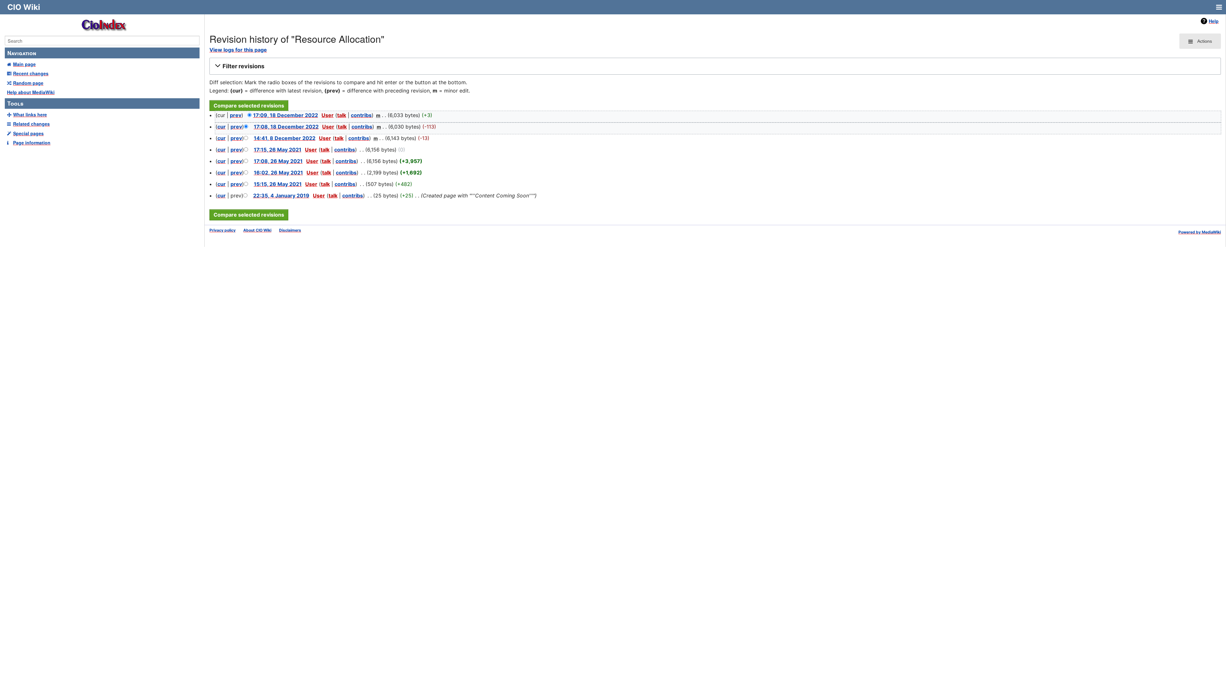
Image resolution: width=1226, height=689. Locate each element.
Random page (28, 83)
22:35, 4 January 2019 (281, 195)
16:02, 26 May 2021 (278, 172)
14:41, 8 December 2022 (284, 138)
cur (221, 126)
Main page (24, 64)
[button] (714, 66)
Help (1214, 21)
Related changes (31, 124)
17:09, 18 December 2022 (285, 115)
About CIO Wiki (257, 230)
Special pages (28, 133)
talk (341, 115)
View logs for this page (238, 50)
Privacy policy (222, 230)
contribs (361, 115)
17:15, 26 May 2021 (277, 149)
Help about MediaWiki (31, 92)
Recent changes (31, 73)
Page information (31, 142)
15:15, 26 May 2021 (278, 184)
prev (235, 115)
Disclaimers (290, 230)
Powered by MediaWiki (1199, 232)
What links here (30, 114)
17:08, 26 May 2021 (278, 161)
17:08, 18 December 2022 (286, 126)
